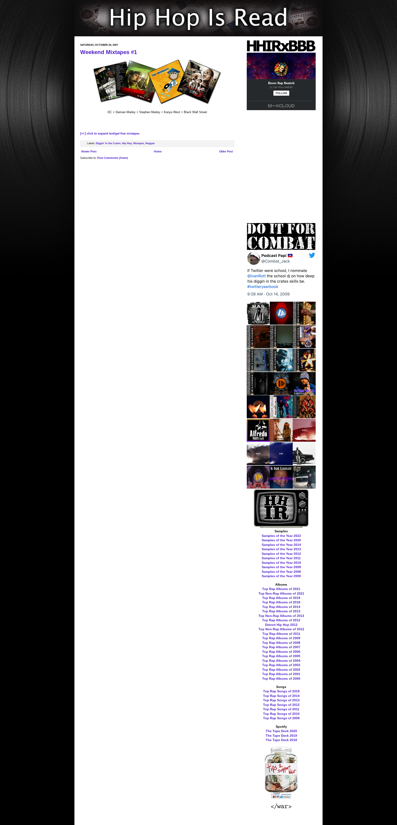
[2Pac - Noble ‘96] (258, 416)
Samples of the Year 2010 (281, 562)
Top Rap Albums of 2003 (281, 665)
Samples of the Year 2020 (281, 540)
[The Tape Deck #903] (304, 440)
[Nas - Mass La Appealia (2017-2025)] (258, 323)
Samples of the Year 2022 (281, 536)
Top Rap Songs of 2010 (281, 714)
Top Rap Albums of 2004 (281, 660)
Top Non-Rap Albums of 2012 (281, 629)
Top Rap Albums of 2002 (281, 669)
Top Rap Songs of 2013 (281, 700)
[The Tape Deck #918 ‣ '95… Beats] (258, 346)
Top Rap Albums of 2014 (281, 607)
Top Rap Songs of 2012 (281, 705)
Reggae (150, 143)
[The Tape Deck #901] (281, 463)
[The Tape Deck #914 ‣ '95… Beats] (281, 370)
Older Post (226, 151)
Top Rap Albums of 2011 (281, 634)
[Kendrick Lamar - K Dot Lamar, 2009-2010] (281, 487)
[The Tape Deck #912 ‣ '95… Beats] (258, 393)
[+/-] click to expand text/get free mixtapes (109, 133)
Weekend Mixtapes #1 (108, 52)
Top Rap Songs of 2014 (281, 696)
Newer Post (88, 151)
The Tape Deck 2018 (281, 740)
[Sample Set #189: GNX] (304, 463)
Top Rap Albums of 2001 (281, 674)
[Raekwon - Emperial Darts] (304, 393)
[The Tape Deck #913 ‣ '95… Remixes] (304, 370)
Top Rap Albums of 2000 (281, 678)
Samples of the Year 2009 (281, 567)
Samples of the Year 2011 (281, 558)
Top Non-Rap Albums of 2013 (281, 616)
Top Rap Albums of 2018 (281, 602)
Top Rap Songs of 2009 (281, 718)
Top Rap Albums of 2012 (281, 620)
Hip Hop (127, 143)
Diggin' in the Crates (108, 143)
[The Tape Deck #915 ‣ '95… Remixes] (258, 370)
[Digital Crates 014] (281, 393)
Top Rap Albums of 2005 (281, 656)
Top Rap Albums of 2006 (281, 651)
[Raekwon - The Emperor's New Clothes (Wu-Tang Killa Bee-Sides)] (304, 416)
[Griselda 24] (281, 440)
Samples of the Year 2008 (281, 571)
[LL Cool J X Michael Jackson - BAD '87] (281, 416)
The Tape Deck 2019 (281, 735)
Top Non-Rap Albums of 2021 (281, 593)
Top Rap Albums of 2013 (281, 611)
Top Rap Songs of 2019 (281, 691)
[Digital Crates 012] (258, 487)
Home (158, 151)
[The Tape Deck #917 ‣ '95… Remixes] (281, 346)
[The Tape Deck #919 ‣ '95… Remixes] (304, 323)
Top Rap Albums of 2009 (281, 638)
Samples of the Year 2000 (281, 576)
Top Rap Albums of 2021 (281, 589)
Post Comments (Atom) (112, 158)
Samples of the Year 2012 (281, 554)
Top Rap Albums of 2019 (281, 598)
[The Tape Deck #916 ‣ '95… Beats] (304, 346)
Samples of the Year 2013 (281, 549)
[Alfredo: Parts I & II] (258, 440)
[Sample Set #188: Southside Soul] (304, 487)
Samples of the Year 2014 (281, 545)
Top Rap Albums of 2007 (281, 647)
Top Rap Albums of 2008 (281, 643)
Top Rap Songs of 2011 (281, 709)
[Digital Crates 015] (281, 323)
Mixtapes (138, 143)
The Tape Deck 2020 (281, 731)
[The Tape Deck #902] (258, 463)
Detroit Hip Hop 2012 (281, 625)
